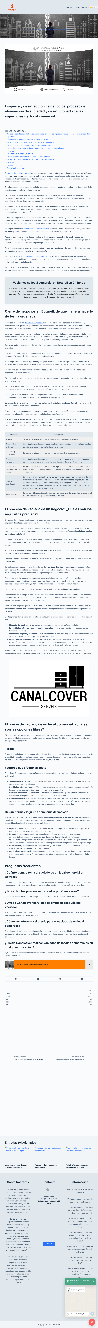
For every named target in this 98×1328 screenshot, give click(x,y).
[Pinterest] (60, 979)
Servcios (69, 7)
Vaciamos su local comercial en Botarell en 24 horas (29, 140)
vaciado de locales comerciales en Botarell (35, 256)
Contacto (85, 7)
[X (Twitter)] (38, 979)
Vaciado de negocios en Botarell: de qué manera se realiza (30, 142)
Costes (11, 162)
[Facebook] (16, 979)
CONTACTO (49, 1244)
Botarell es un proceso (34, 323)
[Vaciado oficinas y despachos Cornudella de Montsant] (79, 1154)
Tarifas (11, 151)
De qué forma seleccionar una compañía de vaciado (29, 157)
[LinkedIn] (82, 979)
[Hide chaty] (92, 1322)
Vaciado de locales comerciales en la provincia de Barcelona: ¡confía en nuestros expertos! (80, 1210)
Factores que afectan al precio (20, 154)
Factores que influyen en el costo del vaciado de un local (31, 159)
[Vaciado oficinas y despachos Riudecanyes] (49, 1154)
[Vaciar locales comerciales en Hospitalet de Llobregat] (18, 1154)
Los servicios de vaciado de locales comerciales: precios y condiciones (35, 148)
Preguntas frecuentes (15, 168)
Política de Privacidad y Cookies (80, 1189)
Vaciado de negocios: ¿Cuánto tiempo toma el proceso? (29, 145)
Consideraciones (15, 165)
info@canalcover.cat (49, 1199)
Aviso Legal (80, 1192)
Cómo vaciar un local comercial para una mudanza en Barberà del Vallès (80, 1249)
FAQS (78, 7)
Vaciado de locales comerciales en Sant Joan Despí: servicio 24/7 (80, 1260)
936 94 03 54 (49, 1196)
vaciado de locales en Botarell (19, 173)
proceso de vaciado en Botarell (36, 229)
